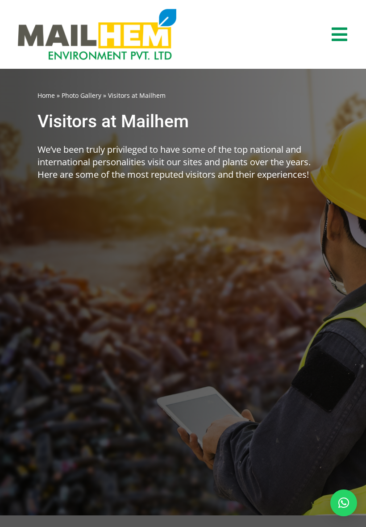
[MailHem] (97, 13)
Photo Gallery (81, 95)
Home (46, 95)
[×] (343, 502)
